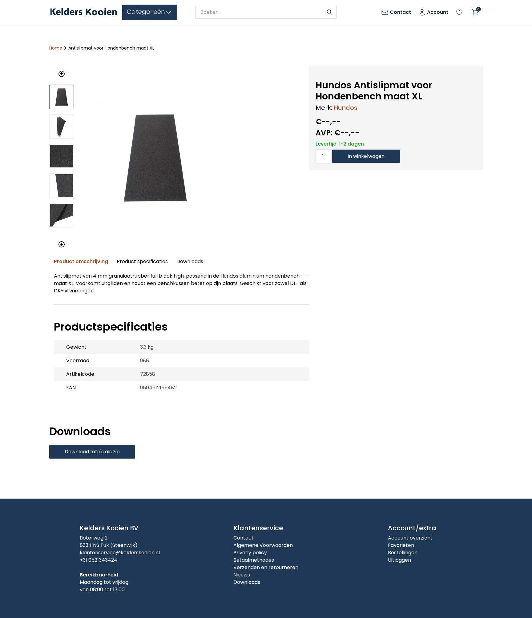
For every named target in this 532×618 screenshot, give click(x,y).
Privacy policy (250, 552)
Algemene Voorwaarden (263, 545)
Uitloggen (399, 560)
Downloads (189, 261)
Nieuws (241, 574)
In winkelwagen (366, 156)
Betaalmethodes (253, 560)
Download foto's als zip (92, 451)
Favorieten (401, 545)
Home (55, 48)
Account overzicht (410, 537)
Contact (243, 537)
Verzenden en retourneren (265, 567)
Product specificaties (142, 261)
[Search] (329, 11)
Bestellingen (402, 552)
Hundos (345, 107)
